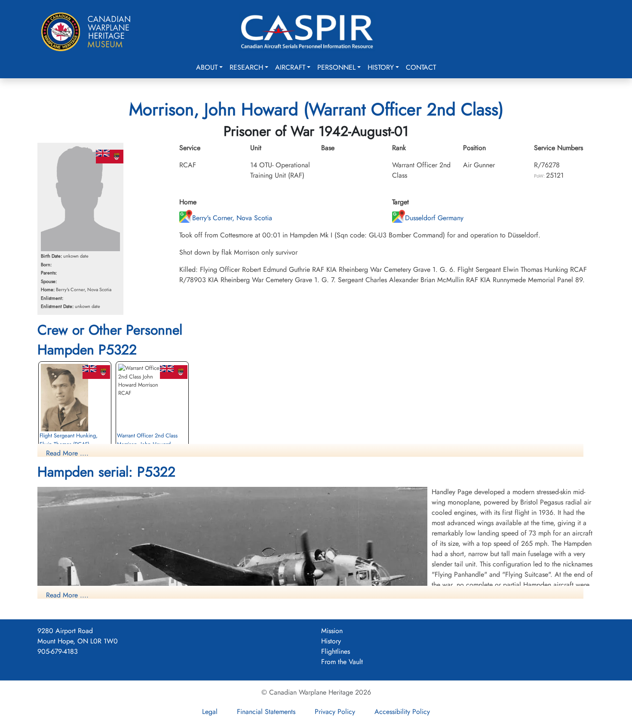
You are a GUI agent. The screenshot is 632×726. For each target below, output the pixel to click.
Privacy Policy (335, 712)
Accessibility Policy (402, 712)
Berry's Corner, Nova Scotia (232, 218)
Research (246, 67)
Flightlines (335, 651)
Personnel (336, 67)
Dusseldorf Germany (434, 218)
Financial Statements (266, 712)
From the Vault (342, 662)
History (381, 67)
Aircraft (290, 67)
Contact (421, 67)
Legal (210, 712)
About (207, 67)
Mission (332, 631)
